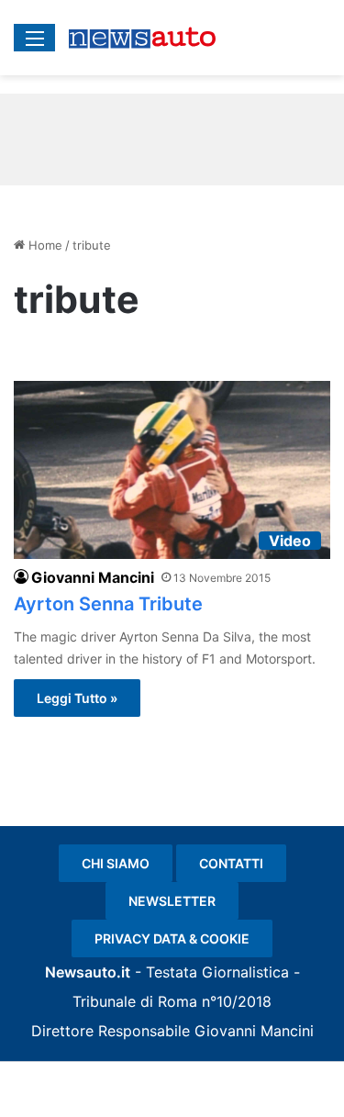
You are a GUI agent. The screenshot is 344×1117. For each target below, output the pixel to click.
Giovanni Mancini (92, 577)
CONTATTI (231, 863)
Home (43, 245)
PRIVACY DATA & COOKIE (172, 938)
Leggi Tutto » (77, 698)
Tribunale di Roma (134, 1001)
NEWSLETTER (172, 901)
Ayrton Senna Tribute (108, 604)
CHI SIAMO (116, 863)
